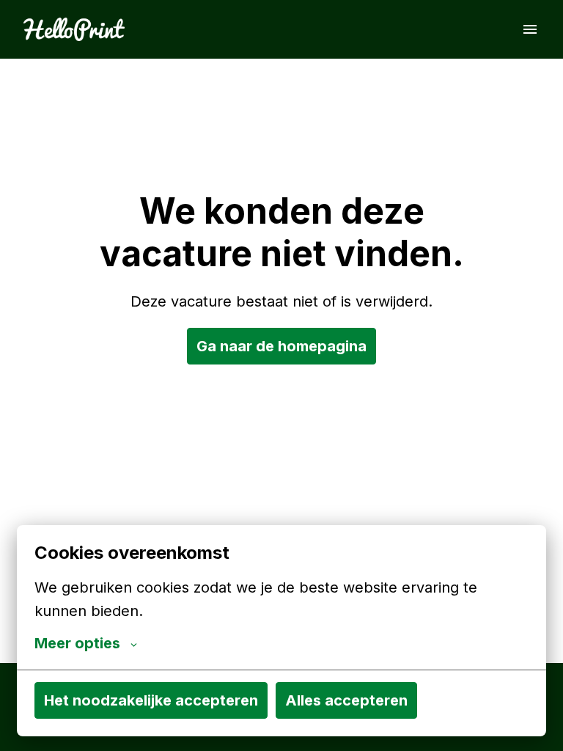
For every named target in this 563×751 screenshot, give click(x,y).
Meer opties (77, 643)
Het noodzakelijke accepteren (151, 700)
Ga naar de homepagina (281, 346)
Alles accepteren (346, 700)
